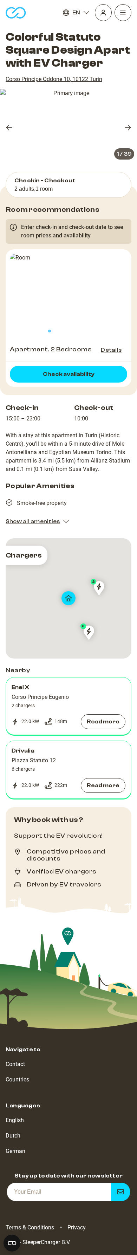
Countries (17, 1079)
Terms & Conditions (30, 1227)
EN (76, 12)
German (15, 1151)
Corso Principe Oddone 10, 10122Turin (54, 79)
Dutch (13, 1135)
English (15, 1120)
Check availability (68, 374)
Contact (15, 1064)
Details (111, 350)
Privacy (76, 1227)
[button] (68, 706)
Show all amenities (33, 521)
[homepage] (16, 13)
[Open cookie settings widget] (12, 1243)
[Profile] (103, 12)
